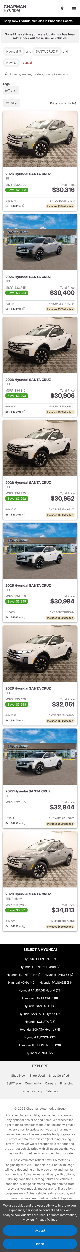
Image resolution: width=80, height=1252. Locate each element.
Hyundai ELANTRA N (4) (23, 975)
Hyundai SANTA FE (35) (40, 1006)
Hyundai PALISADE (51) (56, 982)
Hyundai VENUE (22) (40, 1053)
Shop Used (37, 1075)
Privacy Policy (32, 1091)
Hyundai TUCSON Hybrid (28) (40, 1045)
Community (33, 1083)
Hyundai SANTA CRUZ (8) (40, 998)
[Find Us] (62, 8)
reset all (27, 62)
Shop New (18, 1075)
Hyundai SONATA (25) (40, 1022)
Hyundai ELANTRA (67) (40, 959)
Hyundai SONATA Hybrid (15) (40, 1029)
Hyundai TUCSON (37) (40, 1037)
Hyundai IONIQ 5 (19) (58, 975)
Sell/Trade (14, 1083)
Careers (50, 1083)
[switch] (74, 8)
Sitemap (52, 1091)
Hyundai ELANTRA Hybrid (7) (40, 967)
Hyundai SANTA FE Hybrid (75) (40, 1014)
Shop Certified (59, 1075)
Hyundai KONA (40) (22, 982)
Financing (66, 1083)
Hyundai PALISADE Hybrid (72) (40, 990)
